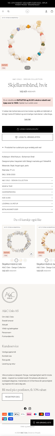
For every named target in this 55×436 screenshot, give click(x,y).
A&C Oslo (24, 433)
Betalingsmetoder (10, 209)
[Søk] (8, 11)
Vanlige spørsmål (9, 352)
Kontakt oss (7, 356)
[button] (12, 260)
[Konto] (46, 11)
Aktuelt (5, 324)
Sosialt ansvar (7, 320)
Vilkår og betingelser (10, 328)
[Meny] (3, 11)
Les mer (27, 119)
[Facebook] (25, 408)
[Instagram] (29, 408)
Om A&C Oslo (8, 316)
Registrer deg (12, 397)
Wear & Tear (7, 186)
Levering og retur (10, 203)
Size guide (6, 198)
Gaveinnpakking (9, 192)
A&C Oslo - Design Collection (28, 79)
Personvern (6, 332)
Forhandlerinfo (8, 336)
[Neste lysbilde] (50, 252)
